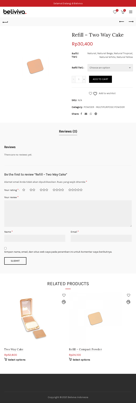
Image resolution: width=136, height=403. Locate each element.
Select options (17, 359)
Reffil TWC (77, 67)
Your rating (11, 190)
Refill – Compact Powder (85, 349)
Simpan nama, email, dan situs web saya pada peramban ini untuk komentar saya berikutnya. (58, 251)
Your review (11, 197)
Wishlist (117, 10)
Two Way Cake (14, 349)
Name (8, 231)
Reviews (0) (68, 131)
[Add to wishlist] (64, 295)
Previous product (121, 21)
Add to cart (100, 79)
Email (75, 231)
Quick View (64, 301)
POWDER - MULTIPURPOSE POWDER (104, 107)
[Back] (5, 21)
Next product (130, 21)
